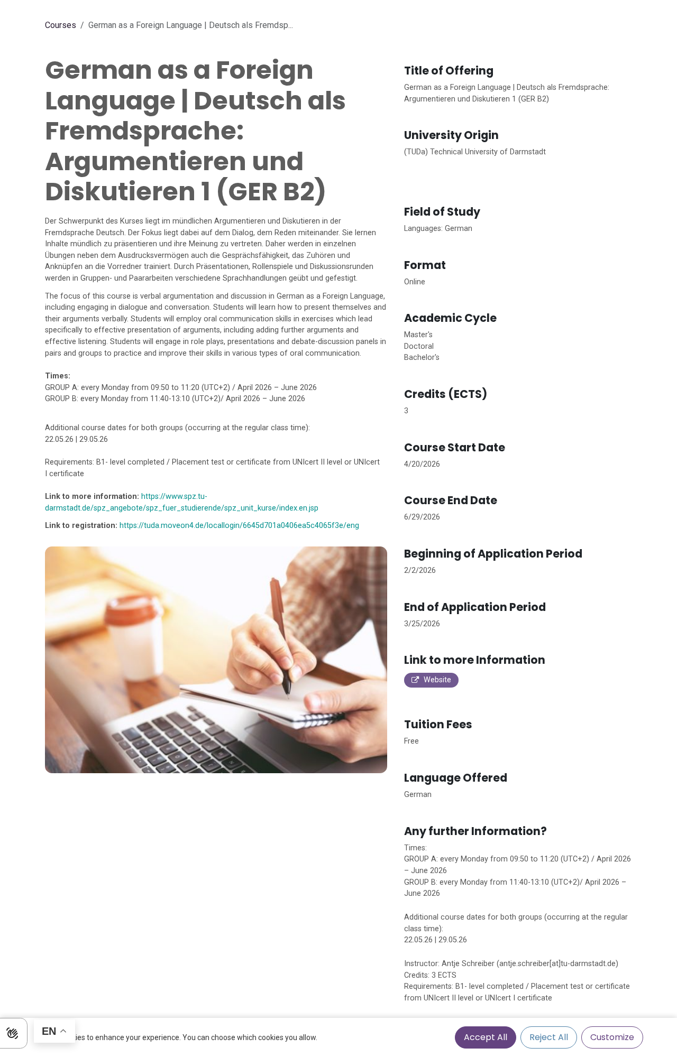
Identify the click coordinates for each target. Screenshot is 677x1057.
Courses (60, 25)
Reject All (548, 1037)
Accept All (485, 1037)
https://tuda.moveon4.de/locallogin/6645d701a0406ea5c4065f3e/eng (239, 525)
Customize (612, 1037)
